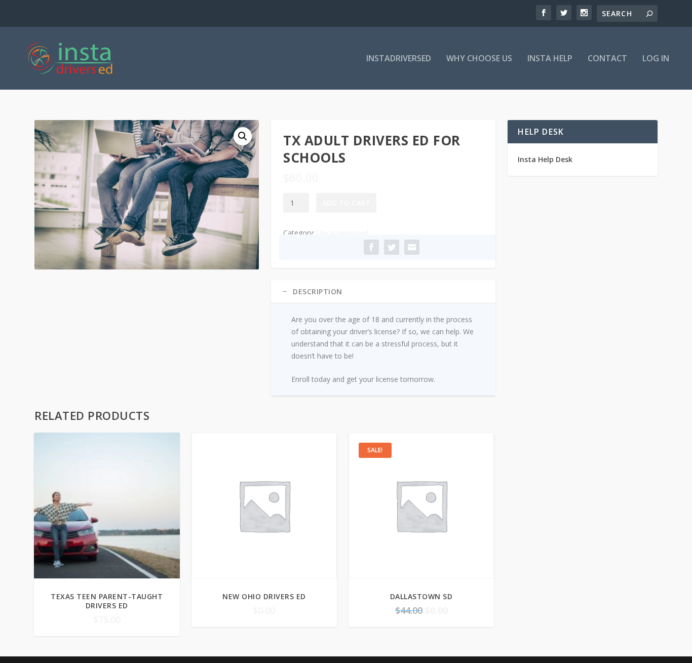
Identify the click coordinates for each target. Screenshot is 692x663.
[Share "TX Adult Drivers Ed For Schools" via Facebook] (371, 247)
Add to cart (346, 203)
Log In (655, 59)
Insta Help (549, 59)
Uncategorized (343, 233)
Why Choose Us (479, 59)
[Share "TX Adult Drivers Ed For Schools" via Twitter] (391, 247)
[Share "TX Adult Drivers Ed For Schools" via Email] (411, 247)
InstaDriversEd (398, 59)
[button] (243, 136)
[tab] (383, 291)
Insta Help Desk (545, 159)
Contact (607, 59)
